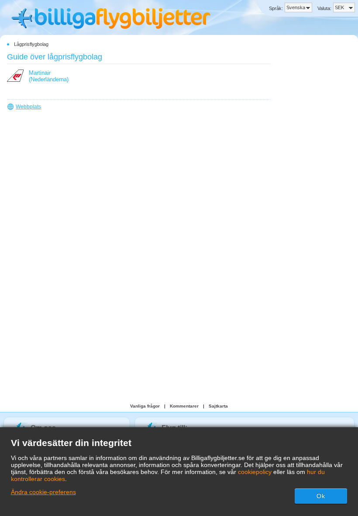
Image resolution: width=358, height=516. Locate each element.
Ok (321, 495)
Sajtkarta (218, 406)
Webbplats (28, 107)
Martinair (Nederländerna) (49, 76)
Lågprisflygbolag (31, 44)
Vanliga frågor (145, 406)
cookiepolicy (255, 471)
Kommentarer (184, 406)
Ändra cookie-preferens (43, 491)
